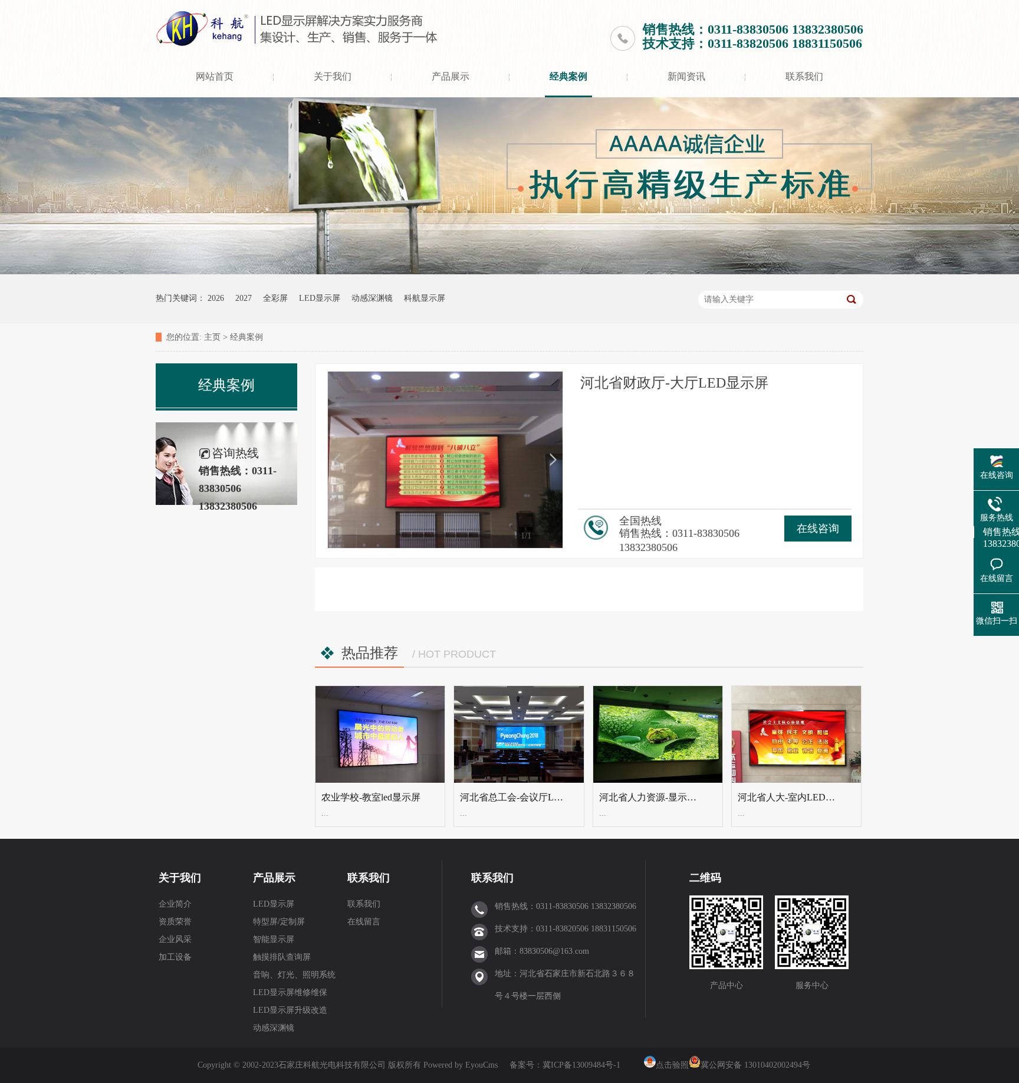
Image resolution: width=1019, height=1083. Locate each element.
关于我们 (332, 76)
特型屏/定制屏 (279, 921)
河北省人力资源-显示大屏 (652, 797)
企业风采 (175, 939)
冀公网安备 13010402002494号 (755, 1065)
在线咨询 (818, 528)
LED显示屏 (319, 298)
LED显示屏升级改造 (290, 1010)
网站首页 (215, 76)
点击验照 (672, 1065)
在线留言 (363, 921)
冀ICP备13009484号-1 (581, 1065)
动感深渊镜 (372, 298)
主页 (212, 337)
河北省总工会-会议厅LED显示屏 (527, 797)
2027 (243, 298)
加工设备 (175, 957)
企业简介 (175, 904)
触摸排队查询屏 (282, 957)
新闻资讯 (686, 76)
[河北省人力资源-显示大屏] (657, 734)
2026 (216, 298)
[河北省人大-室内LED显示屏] (796, 734)
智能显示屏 (273, 939)
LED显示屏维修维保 (290, 992)
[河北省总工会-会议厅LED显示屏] (518, 734)
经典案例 (568, 76)
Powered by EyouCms (459, 1065)
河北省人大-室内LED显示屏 (796, 797)
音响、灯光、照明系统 (294, 974)
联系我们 (804, 76)
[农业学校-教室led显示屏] (380, 734)
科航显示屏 (424, 298)
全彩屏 (275, 298)
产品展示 (450, 76)
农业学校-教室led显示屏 (370, 797)
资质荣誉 (175, 921)
